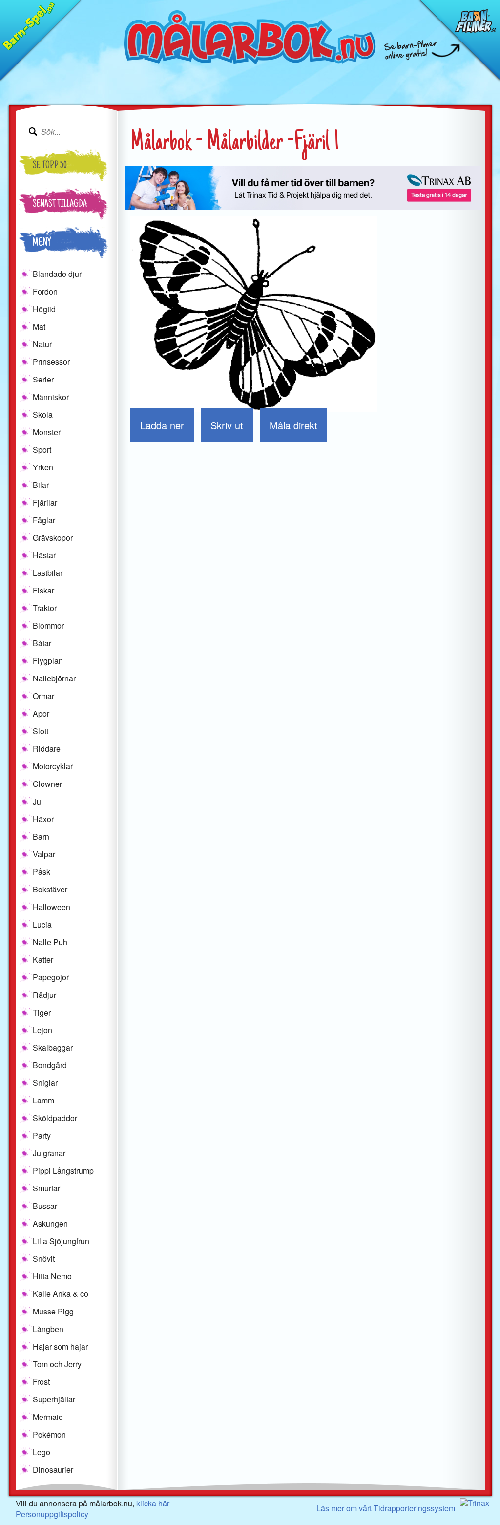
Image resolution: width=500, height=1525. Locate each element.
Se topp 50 (50, 166)
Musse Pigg (53, 1311)
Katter (43, 959)
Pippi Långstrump (63, 1170)
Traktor (45, 608)
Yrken (43, 467)
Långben (48, 1328)
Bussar (45, 1205)
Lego (41, 1452)
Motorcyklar (53, 766)
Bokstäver (50, 889)
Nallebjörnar (54, 678)
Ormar (43, 695)
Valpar (44, 854)
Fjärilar (45, 502)
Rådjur (44, 994)
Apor (41, 713)
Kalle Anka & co (60, 1293)
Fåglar (44, 520)
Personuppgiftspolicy (52, 1514)
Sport (42, 449)
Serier (43, 379)
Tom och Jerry (57, 1364)
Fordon (45, 291)
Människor (51, 396)
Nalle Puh (50, 942)
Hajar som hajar (60, 1346)
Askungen (50, 1223)
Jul (38, 801)
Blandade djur (57, 273)
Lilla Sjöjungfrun (61, 1241)
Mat (39, 326)
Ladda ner (162, 425)
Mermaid (48, 1416)
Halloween (51, 906)
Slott (40, 731)
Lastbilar (47, 572)
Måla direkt (293, 425)
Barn (41, 836)
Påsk (41, 871)
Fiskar (43, 590)
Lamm (43, 1100)
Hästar (44, 555)
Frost (41, 1381)
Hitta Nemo (52, 1276)
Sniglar (45, 1082)
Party (42, 1135)
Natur (42, 344)
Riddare (47, 748)
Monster (47, 432)
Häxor (43, 819)
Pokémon (49, 1434)
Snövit (44, 1258)
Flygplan (48, 660)
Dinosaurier (53, 1469)
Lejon (42, 1030)
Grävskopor (53, 537)
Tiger (42, 1012)
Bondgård (50, 1065)
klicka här (152, 1503)
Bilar (41, 484)
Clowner (47, 783)
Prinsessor (51, 361)
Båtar (42, 643)
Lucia (42, 924)
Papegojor (51, 977)
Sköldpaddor (55, 1117)
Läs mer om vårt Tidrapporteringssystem (385, 1508)
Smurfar (46, 1188)
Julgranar (49, 1153)
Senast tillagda (60, 204)
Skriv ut (226, 425)
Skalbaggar (53, 1047)
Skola (43, 414)
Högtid (44, 309)
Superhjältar (54, 1399)
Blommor (48, 625)
